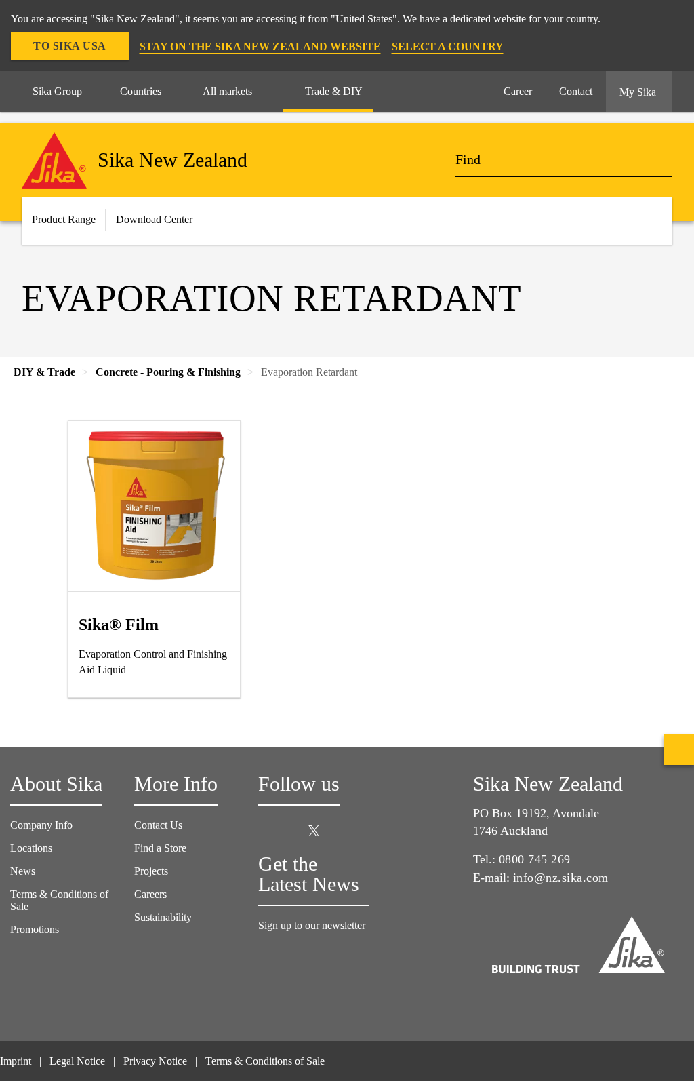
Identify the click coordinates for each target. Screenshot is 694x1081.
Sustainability (163, 917)
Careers (150, 894)
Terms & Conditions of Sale (265, 1061)
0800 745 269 (535, 859)
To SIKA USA (69, 46)
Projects (151, 871)
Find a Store (160, 848)
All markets (227, 91)
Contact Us (158, 825)
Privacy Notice (155, 1061)
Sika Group (57, 91)
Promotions (34, 929)
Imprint (15, 1061)
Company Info (41, 825)
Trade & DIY (334, 91)
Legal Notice (77, 1061)
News (22, 871)
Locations (31, 848)
